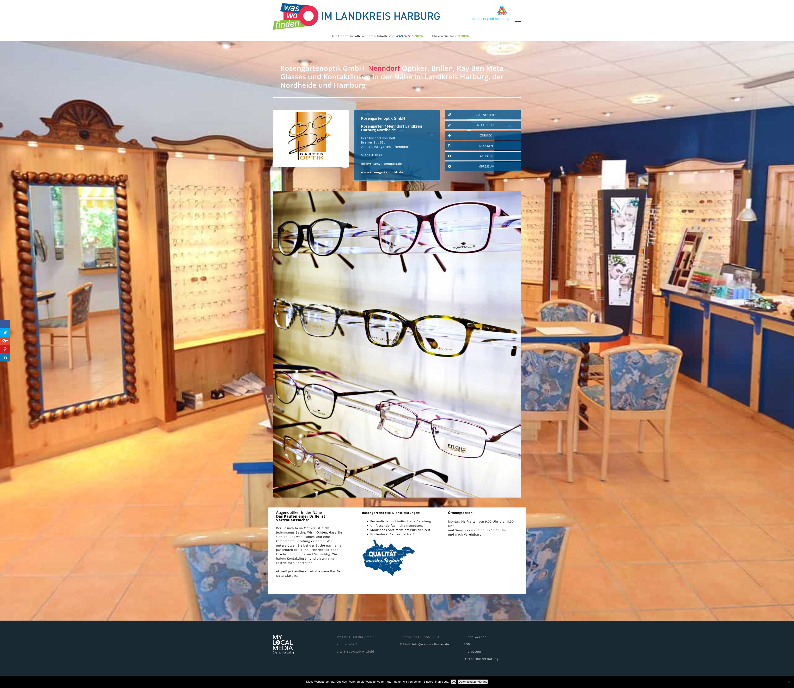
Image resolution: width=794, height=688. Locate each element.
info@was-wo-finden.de (430, 644)
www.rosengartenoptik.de (382, 172)
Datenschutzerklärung (481, 659)
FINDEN (463, 36)
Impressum (472, 651)
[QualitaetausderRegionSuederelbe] (388, 541)
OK (454, 681)
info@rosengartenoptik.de (381, 164)
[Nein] (789, 682)
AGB (467, 644)
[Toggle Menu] (518, 20)
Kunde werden (475, 637)
